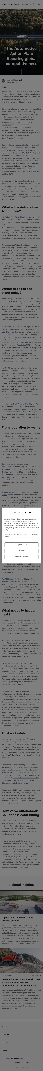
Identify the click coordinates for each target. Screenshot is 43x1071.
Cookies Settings (21, 556)
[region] (21, 535)
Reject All (21, 551)
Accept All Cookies (21, 545)
